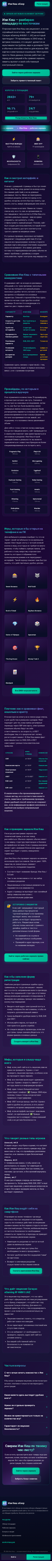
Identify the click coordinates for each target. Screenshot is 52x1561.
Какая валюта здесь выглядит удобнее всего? (24, 1396)
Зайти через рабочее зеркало (26, 72)
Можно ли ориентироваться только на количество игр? (23, 1417)
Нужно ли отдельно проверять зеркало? (19, 1407)
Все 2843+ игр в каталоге (26, 691)
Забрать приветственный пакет (26, 80)
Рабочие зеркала (8, 1528)
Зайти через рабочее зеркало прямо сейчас (26, 957)
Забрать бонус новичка (26, 1479)
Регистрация (42, 4)
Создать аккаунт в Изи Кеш (26, 1041)
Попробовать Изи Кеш (26, 118)
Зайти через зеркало (26, 1471)
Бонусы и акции (8, 1532)
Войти (13, 1557)
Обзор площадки (8, 1524)
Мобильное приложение (11, 1535)
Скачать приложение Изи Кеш (26, 1271)
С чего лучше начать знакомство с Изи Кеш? (23, 1374)
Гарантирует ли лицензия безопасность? (16, 1427)
